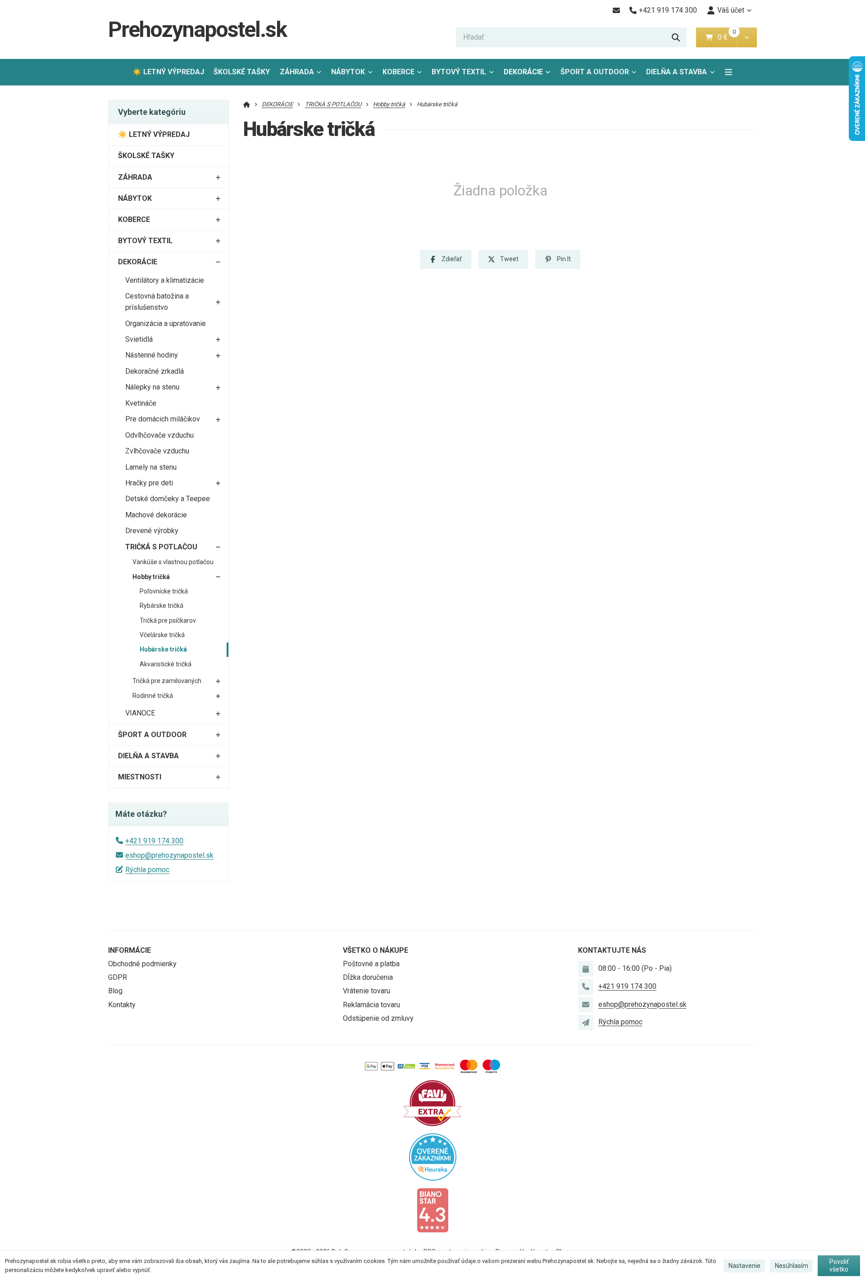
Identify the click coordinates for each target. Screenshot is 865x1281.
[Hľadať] (676, 37)
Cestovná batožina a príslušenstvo (157, 302)
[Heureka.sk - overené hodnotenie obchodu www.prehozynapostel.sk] (432, 1156)
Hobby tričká (151, 576)
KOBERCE (398, 72)
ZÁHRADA (297, 72)
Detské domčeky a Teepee (167, 498)
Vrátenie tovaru (366, 991)
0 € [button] (726, 37)
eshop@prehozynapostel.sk (169, 855)
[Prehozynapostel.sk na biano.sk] (432, 1209)
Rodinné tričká (152, 695)
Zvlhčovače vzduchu (157, 451)
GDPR (117, 977)
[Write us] (585, 1022)
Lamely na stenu (151, 467)
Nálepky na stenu (152, 387)
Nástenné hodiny (151, 355)
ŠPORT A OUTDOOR (594, 72)
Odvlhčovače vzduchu (159, 435)
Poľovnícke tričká (164, 591)
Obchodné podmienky (142, 964)
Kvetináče (140, 403)
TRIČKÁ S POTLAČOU (161, 547)
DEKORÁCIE (523, 72)
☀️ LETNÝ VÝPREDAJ (168, 72)
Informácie (129, 950)
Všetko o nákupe (375, 950)
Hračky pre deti (149, 483)
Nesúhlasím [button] (791, 1265)
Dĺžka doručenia (368, 977)
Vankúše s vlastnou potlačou (173, 562)
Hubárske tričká (163, 649)
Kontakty (122, 1004)
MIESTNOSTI (139, 777)
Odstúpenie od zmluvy (378, 1018)
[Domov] (246, 104)
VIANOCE (140, 713)
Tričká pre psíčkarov (168, 620)
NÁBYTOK (348, 72)
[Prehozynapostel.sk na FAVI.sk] (432, 1102)
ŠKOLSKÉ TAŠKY (242, 72)
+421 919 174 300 (154, 841)
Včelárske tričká (162, 634)
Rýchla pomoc (147, 869)
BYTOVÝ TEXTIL (459, 72)
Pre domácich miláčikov (162, 419)
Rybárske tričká (161, 605)
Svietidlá (139, 339)
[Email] (616, 10)
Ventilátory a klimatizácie (164, 280)
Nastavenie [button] (744, 1265)
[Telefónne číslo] (585, 986)
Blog (115, 991)
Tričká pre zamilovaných (166, 680)
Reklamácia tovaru (371, 1004)
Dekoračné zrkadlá (154, 371)
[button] (747, 37)
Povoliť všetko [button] (839, 1265)
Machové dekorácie (156, 515)
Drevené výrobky (151, 530)
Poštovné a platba (371, 964)
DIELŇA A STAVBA (676, 72)
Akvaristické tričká (165, 664)
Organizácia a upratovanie (165, 323)
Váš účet (730, 10)
